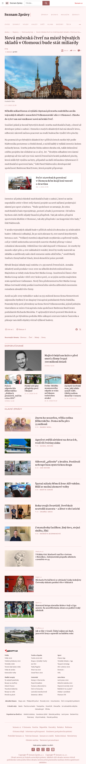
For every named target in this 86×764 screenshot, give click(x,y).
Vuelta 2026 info (36, 658)
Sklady (36, 337)
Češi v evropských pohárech (70, 701)
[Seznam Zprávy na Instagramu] (43, 749)
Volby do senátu (10, 670)
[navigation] (2, 3)
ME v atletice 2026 (64, 667)
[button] (43, 77)
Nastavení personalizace (49, 740)
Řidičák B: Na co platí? (65, 689)
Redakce (60, 727)
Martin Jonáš (46, 490)
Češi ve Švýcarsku (37, 689)
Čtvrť (30, 337)
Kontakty (52, 727)
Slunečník (49, 706)
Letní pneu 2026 (63, 680)
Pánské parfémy (52, 717)
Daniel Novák (46, 446)
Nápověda (43, 727)
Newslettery (72, 736)
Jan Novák (45, 468)
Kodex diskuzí (60, 736)
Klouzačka (57, 706)
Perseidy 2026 (44, 701)
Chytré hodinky (40, 717)
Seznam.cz (79, 3)
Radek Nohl (46, 427)
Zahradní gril (39, 709)
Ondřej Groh (46, 512)
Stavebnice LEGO (41, 714)
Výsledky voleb (10, 664)
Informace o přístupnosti (35, 731)
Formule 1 (61, 670)
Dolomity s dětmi (37, 695)
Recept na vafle (10, 692)
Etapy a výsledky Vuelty (39, 661)
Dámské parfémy (54, 714)
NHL (59, 673)
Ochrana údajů (18, 731)
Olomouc (23, 337)
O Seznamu (26, 727)
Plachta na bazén (29, 706)
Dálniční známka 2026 (65, 683)
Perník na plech (10, 695)
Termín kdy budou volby (13, 667)
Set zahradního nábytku (69, 706)
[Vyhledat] (46, 3)
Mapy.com (21, 701)
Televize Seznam (31, 736)
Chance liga (61, 658)
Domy (43, 337)
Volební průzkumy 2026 (12, 661)
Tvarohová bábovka (11, 689)
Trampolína (40, 706)
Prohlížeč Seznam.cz (16, 736)
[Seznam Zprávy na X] (38, 749)
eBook (66, 50)
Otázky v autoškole (64, 692)
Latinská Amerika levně (39, 692)
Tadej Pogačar (35, 667)
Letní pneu (65, 714)
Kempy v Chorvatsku (38, 680)
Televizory (30, 717)
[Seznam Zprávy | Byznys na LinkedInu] (52, 749)
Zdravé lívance (9, 686)
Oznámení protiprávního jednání (59, 731)
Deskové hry (74, 714)
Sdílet (74, 50)
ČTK (6, 49)
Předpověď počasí (33, 701)
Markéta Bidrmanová (50, 534)
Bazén (20, 706)
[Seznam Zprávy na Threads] (47, 749)
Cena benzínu (55, 701)
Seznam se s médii (47, 736)
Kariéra (35, 727)
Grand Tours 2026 (37, 673)
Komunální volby (10, 673)
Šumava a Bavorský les (38, 686)
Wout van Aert (36, 670)
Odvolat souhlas (32, 740)
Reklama (68, 727)
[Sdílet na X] (80, 329)
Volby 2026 (8, 658)
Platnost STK (62, 695)
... (80, 23)
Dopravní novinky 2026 (65, 686)
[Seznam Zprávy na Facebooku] (33, 749)
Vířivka (47, 709)
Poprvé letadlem (36, 683)
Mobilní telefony (29, 714)
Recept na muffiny (11, 683)
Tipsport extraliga (63, 664)
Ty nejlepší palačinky (12, 680)
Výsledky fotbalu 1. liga (65, 661)
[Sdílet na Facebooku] (76, 329)
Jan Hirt (33, 664)
